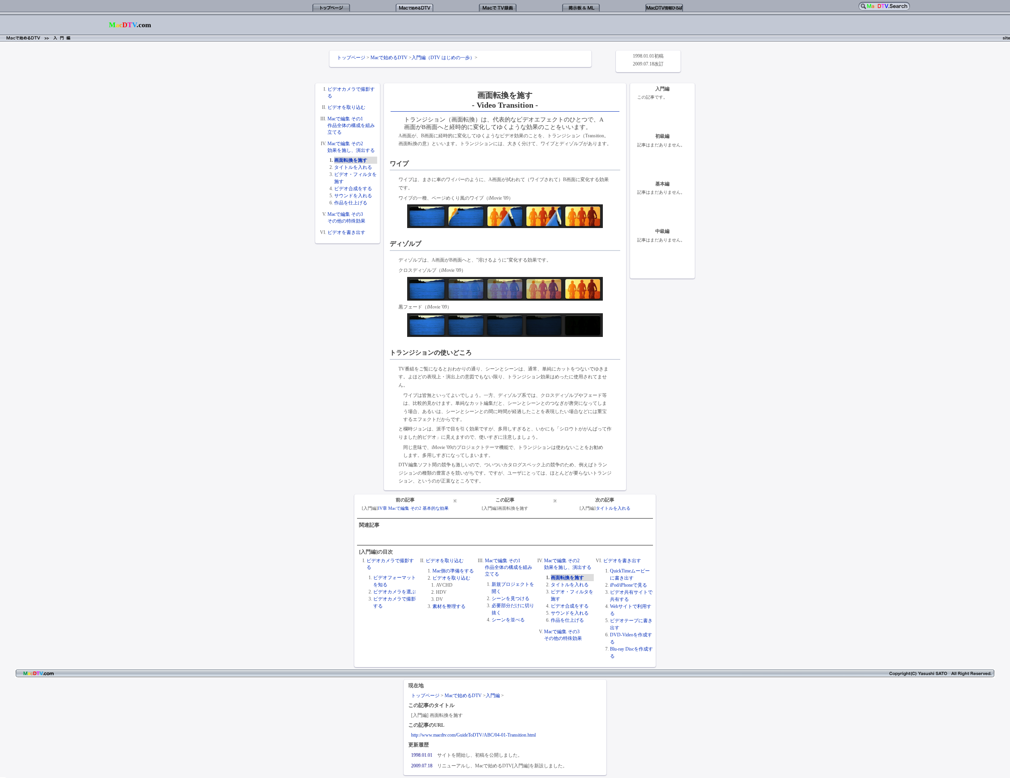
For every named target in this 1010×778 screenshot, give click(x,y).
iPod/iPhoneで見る (628, 585)
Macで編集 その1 (345, 119)
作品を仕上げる (350, 203)
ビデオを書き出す (346, 232)
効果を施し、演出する (351, 150)
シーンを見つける (510, 598)
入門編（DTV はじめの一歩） (443, 57)
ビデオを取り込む (346, 107)
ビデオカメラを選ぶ (394, 592)
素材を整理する (449, 606)
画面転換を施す (350, 160)
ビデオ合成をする (353, 188)
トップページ (351, 57)
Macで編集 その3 (345, 214)
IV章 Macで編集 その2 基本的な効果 (413, 508)
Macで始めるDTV (389, 57)
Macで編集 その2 (345, 143)
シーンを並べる (508, 620)
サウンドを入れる (353, 195)
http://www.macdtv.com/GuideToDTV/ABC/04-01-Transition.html (473, 735)
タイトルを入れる (353, 167)
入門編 (493, 695)
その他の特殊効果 (346, 221)
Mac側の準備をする (453, 571)
